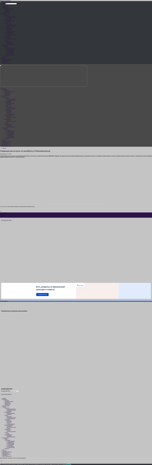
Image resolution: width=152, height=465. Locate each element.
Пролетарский (8, 19)
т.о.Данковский (10, 49)
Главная (4, 5)
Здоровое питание (6, 61)
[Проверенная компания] (6, 394)
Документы (4, 6)
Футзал (8, 30)
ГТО (3, 57)
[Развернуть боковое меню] (0, 299)
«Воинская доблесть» (7, 59)
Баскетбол (9, 29)
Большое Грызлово (9, 32)
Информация (5, 45)
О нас (6, 46)
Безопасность (5, 60)
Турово (6, 40)
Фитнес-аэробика (11, 20)
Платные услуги (5, 13)
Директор (7, 56)
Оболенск (7, 15)
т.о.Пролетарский (11, 54)
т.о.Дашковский (10, 50)
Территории (7, 47)
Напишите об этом (42, 294)
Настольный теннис (11, 17)
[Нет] (70, 464)
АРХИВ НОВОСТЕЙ (5, 391)
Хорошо (68, 464)
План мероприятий (9, 9)
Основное (7, 7)
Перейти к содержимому (5, 0)
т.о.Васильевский (11, 48)
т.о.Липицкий (10, 52)
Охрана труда (8, 11)
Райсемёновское (8, 42)
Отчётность (7, 12)
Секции (4, 14)
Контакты (4, 58)
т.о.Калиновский (10, 51)
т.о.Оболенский (10, 53)
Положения (7, 10)
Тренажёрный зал (11, 26)
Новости (4, 148)
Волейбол (9, 18)
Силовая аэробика (11, 16)
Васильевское (8, 36)
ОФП (8, 41)
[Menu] (0, 396)
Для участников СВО (7, 63)
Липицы (6, 22)
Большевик (7, 27)
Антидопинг (5, 62)
